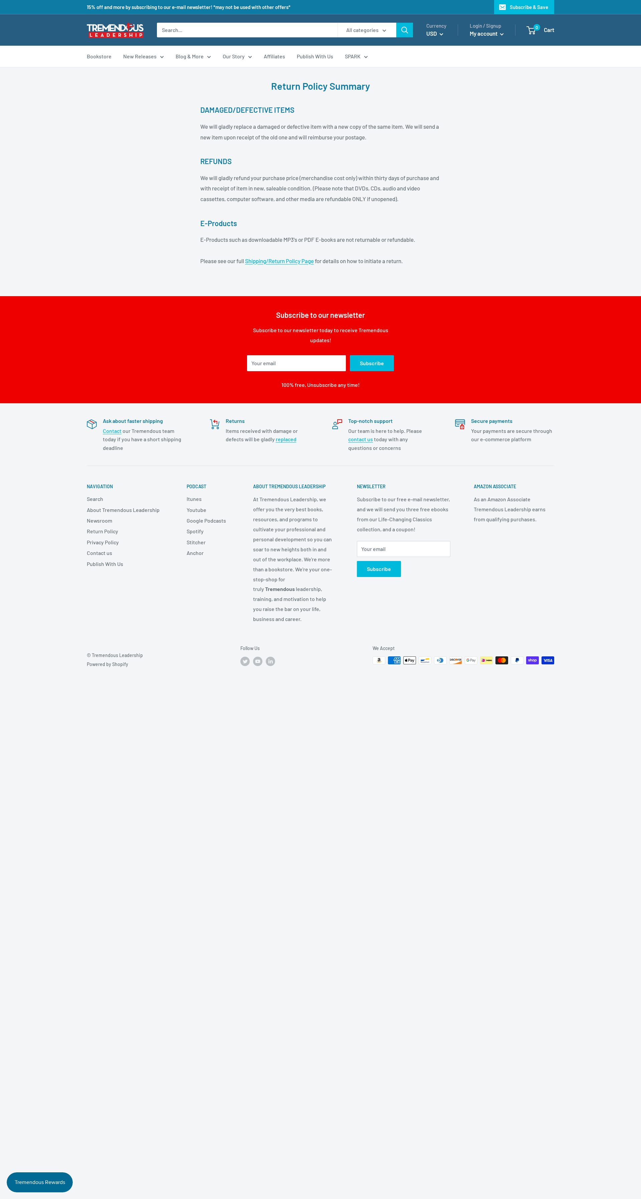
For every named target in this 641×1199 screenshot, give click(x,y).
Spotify (195, 531)
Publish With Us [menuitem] (315, 56)
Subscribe (372, 363)
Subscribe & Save (529, 7)
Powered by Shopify (107, 664)
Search (95, 499)
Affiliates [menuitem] (274, 56)
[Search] (404, 30)
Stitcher (196, 542)
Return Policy (102, 531)
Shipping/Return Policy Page (279, 260)
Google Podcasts (206, 520)
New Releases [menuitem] (140, 56)
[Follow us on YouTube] (257, 661)
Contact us (99, 553)
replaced (286, 439)
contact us (360, 439)
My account (484, 33)
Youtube (196, 510)
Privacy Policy (103, 542)
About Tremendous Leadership (123, 510)
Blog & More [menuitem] (190, 56)
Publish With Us (105, 564)
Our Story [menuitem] (234, 56)
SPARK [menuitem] (353, 56)
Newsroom (99, 520)
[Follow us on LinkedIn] (270, 661)
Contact (112, 431)
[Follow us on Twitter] (245, 661)
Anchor (195, 553)
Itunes (194, 499)
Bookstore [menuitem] (99, 56)
